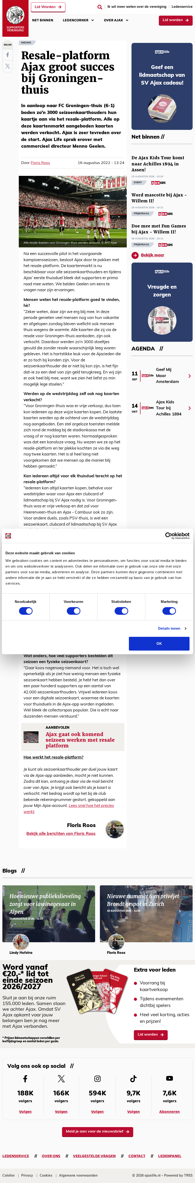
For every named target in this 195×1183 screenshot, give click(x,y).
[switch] (73, 611)
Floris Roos (40, 163)
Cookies (46, 1176)
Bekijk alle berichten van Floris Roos (61, 834)
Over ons (51, 1156)
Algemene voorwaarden (78, 1176)
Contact (136, 1156)
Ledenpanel (169, 1156)
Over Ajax (113, 20)
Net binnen (42, 20)
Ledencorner (75, 20)
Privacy (27, 1176)
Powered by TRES (178, 1176)
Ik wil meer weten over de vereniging (136, 7)
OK (159, 644)
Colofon (8, 1176)
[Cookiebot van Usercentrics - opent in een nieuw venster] (169, 535)
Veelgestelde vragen (94, 1156)
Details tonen (169, 628)
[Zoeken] (100, 7)
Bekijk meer (152, 255)
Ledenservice (182, 7)
